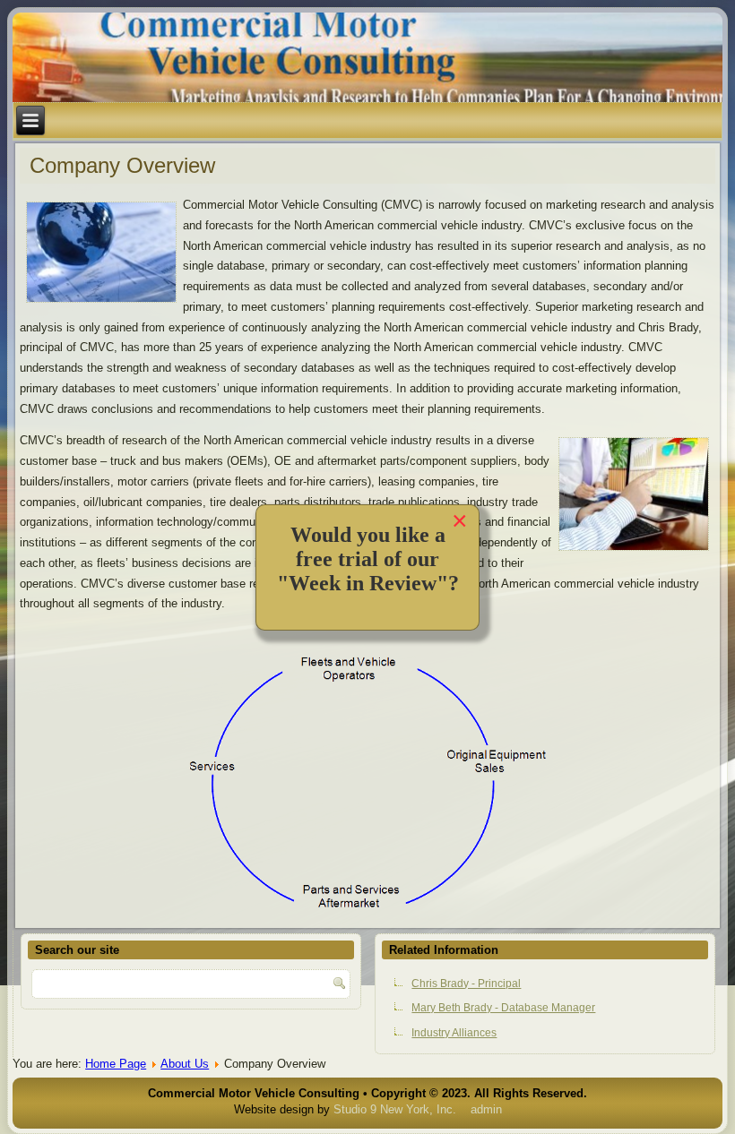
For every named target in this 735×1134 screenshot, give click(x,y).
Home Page (115, 1063)
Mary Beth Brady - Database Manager (503, 1007)
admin (486, 1109)
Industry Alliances (454, 1033)
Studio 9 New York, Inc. (394, 1109)
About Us (184, 1063)
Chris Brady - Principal (466, 983)
